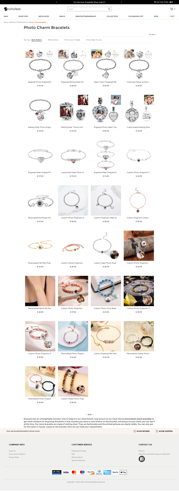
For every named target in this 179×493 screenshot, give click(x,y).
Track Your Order (162, 2)
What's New (53, 40)
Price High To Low (94, 40)
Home (6, 22)
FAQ (73, 454)
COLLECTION (112, 16)
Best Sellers (37, 40)
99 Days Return (77, 457)
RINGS (62, 16)
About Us (12, 451)
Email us (142, 451)
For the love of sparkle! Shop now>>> (89, 2)
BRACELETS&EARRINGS (86, 16)
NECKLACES (43, 16)
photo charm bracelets (140, 419)
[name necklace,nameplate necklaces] (12, 9)
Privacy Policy (14, 457)
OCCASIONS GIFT (135, 16)
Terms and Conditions (17, 454)
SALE (6, 16)
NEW (156, 16)
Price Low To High (72, 40)
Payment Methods (78, 460)
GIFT (172, 16)
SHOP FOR (23, 16)
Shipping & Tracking (79, 451)
